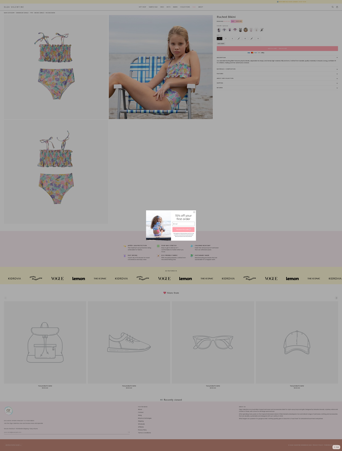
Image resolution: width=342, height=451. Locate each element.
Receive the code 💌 (183, 229)
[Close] (194, 212)
